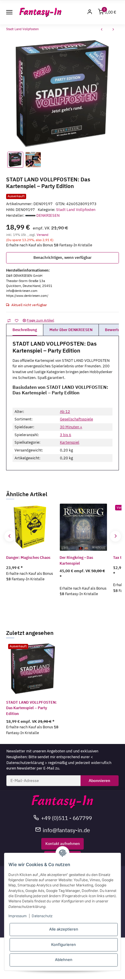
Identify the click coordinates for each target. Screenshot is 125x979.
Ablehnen (63, 959)
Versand (42, 234)
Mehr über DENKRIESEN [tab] (70, 329)
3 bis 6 (65, 434)
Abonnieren (99, 780)
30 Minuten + (71, 427)
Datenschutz (42, 916)
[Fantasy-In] (41, 12)
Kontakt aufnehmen (62, 843)
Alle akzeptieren (63, 929)
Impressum (17, 916)
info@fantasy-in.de (66, 830)
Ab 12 (65, 411)
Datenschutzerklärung (25, 762)
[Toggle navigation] (9, 12)
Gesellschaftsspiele (76, 419)
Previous (9, 536)
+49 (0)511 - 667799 (66, 817)
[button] (89, 12)
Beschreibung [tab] (24, 329)
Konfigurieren (63, 944)
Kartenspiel (69, 442)
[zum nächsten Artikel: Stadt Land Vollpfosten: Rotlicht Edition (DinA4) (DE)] (113, 30)
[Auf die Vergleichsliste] (9, 320)
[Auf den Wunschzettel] (16, 320)
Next (115, 536)
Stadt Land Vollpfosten (75, 209)
